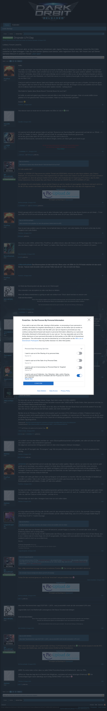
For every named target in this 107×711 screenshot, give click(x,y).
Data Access (53, 391)
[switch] (79, 353)
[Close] (90, 320)
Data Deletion (41, 391)
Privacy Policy (65, 391)
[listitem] (53, 349)
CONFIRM (38, 383)
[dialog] (53, 355)
